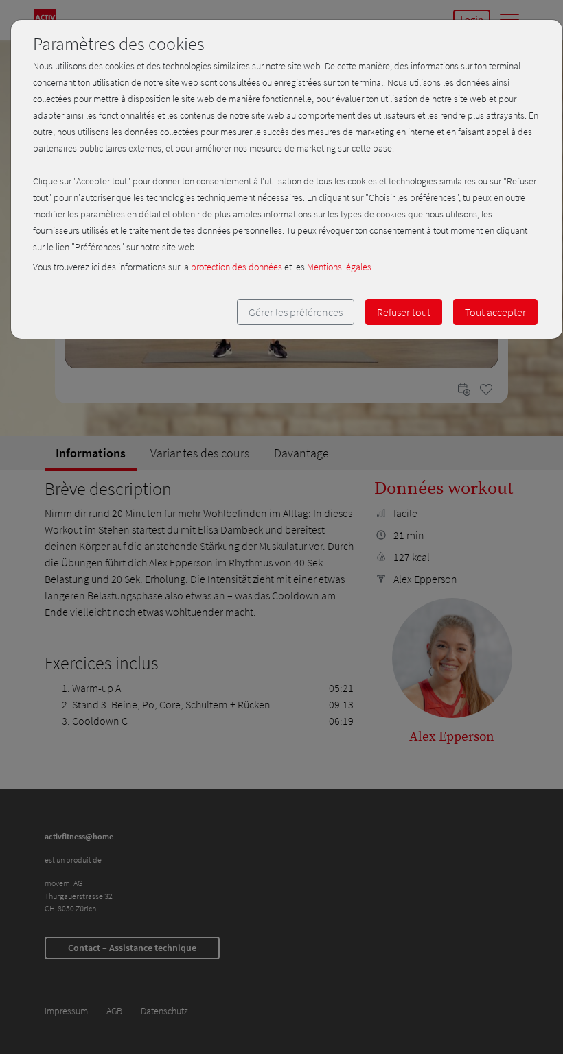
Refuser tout (403, 312)
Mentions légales (339, 267)
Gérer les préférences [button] (296, 312)
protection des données (236, 267)
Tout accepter (495, 312)
